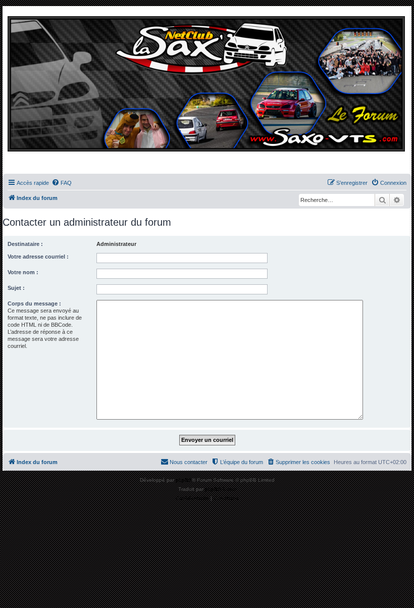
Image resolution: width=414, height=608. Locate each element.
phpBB (184, 480)
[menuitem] (61, 183)
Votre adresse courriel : (38, 257)
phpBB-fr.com (220, 489)
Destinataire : (25, 244)
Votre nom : (23, 272)
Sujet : (16, 288)
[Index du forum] (207, 92)
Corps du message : (34, 303)
